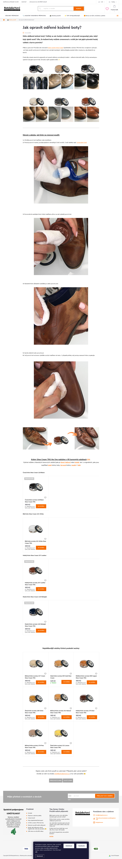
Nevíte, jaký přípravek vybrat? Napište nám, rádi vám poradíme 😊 (37, 828)
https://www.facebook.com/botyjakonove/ (106, 818)
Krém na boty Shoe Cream (55, 48)
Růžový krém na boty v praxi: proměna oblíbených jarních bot (59, 820)
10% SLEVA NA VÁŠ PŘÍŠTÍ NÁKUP (38, 2)
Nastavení (40, 856)
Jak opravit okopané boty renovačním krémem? (59, 832)
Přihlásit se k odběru (105, 796)
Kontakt (30, 813)
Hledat (78, 8)
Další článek (68, 780)
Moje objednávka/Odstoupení (35, 820)
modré (73, 465)
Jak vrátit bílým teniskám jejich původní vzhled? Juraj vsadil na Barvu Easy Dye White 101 (59, 824)
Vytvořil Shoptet (115, 855)
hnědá (77, 462)
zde (36, 852)
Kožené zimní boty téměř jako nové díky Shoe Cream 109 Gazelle (58, 829)
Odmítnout (69, 846)
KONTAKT (24, 2)
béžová (67, 462)
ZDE (88, 459)
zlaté (50, 465)
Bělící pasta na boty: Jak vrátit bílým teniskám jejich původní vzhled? (58, 816)
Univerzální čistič (82, 142)
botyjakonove (99, 822)
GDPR (69, 799)
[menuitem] (12, 15)
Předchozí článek (55, 780)
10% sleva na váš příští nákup (35, 831)
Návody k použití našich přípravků (36, 825)
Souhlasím (81, 846)
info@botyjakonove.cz (61, 774)
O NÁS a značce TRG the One (36, 823)
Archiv (51, 836)
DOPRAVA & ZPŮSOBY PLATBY (11, 2)
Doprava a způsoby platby (34, 815)
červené (63, 465)
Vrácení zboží (31, 818)
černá (63, 462)
